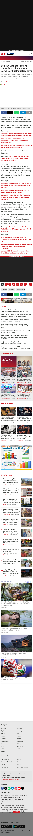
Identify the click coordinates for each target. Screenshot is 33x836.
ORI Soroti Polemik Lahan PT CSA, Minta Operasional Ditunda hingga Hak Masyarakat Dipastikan (11, 551)
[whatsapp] (16, 112)
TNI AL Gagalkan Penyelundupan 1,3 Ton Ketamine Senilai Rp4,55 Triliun (8, 396)
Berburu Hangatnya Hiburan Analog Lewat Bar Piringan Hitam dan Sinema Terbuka (24, 437)
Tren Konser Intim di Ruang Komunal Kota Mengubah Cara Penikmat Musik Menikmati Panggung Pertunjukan (8, 438)
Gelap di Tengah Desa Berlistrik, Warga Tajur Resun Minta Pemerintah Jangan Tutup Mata (10, 571)
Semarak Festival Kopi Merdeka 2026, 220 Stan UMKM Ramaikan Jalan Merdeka (16, 146)
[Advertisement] (12, 25)
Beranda (3, 61)
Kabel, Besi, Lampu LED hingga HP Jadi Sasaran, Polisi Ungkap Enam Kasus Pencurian (24, 380)
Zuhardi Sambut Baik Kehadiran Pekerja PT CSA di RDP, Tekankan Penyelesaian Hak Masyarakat (11, 561)
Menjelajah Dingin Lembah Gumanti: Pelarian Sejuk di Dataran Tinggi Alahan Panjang (15, 252)
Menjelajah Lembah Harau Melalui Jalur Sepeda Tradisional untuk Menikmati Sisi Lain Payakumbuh (16, 246)
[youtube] (19, 788)
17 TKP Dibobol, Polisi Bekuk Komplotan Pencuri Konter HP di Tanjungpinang (8, 380)
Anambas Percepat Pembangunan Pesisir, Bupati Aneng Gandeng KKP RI (10, 531)
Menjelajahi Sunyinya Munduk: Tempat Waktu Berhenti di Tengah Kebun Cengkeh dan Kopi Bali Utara (16, 185)
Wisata (8, 61)
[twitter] (10, 112)
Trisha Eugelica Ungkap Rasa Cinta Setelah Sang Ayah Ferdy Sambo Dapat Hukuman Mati (15, 159)
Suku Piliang (12, 289)
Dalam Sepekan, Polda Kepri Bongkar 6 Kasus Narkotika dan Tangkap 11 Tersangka (24, 396)
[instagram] (15, 788)
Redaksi (8, 82)
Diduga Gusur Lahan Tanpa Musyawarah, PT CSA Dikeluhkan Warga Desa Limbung (11, 490)
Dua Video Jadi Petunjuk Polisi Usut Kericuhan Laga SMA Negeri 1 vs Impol (11, 521)
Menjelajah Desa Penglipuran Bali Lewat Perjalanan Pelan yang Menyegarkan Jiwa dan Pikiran (16, 239)
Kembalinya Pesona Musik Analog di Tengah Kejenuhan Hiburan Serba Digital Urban (24, 419)
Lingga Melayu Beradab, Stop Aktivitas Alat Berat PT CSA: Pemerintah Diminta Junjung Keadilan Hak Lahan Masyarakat (11, 541)
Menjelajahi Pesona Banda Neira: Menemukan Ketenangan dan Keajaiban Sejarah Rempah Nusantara (16, 197)
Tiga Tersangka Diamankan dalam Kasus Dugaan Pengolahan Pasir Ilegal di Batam (7, 362)
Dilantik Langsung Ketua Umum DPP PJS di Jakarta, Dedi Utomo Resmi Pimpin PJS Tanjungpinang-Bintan (11, 511)
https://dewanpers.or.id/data (10, 779)
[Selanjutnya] (30, 284)
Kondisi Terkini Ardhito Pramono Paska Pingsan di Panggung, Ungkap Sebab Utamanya (16, 229)
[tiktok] (22, 788)
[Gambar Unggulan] (16, 95)
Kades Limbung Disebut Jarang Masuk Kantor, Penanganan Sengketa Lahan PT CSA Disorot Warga (10, 480)
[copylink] (29, 112)
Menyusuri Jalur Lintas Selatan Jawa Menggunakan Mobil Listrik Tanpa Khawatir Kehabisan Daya (15, 140)
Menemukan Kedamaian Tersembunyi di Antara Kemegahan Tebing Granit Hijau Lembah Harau (16, 134)
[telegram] (23, 112)
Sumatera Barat (21, 289)
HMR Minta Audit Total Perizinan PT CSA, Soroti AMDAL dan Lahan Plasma (11, 500)
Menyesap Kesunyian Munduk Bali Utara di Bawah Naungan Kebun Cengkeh (15, 191)
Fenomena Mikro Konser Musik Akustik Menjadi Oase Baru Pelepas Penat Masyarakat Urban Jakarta (8, 420)
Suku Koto (4, 289)
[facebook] (4, 112)
